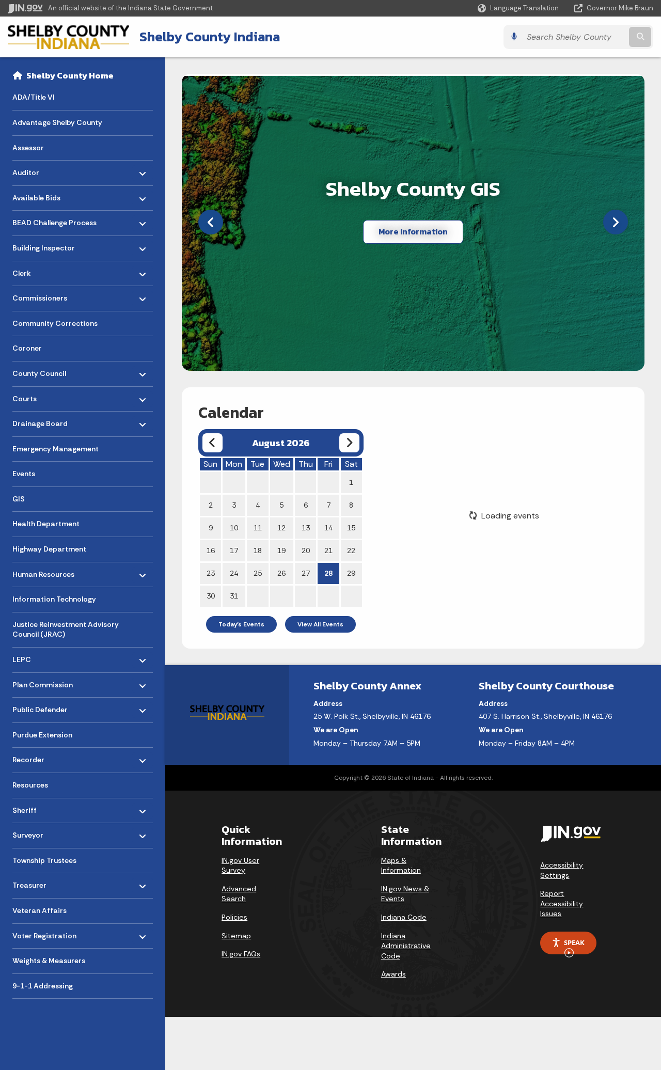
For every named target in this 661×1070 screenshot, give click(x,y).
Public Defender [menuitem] (42, 707)
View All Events (320, 624)
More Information (413, 231)
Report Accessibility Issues (561, 903)
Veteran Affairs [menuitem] (39, 910)
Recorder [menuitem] (42, 757)
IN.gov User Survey (240, 865)
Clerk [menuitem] (42, 270)
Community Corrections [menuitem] (55, 323)
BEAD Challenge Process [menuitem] (54, 220)
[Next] (615, 222)
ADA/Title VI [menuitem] (33, 97)
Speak (574, 942)
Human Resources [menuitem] (43, 571)
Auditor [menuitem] (42, 170)
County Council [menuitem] (42, 371)
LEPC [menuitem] (42, 657)
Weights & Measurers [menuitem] (48, 960)
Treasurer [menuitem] (42, 883)
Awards (393, 974)
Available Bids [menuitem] (42, 195)
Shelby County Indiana (209, 36)
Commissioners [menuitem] (42, 296)
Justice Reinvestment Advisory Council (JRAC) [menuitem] (65, 629)
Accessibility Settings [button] (561, 870)
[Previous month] (212, 442)
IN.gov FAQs (241, 953)
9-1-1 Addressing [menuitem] (42, 985)
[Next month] (349, 442)
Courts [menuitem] (42, 396)
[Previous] (210, 222)
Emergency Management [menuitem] (55, 448)
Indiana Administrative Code (406, 946)
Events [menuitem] (23, 473)
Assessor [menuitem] (28, 147)
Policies (234, 917)
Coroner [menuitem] (27, 348)
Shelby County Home (70, 75)
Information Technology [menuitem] (54, 599)
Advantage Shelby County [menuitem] (57, 122)
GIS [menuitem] (18, 498)
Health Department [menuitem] (46, 523)
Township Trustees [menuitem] (44, 860)
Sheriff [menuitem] (42, 807)
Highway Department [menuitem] (49, 549)
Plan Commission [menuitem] (42, 682)
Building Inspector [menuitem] (43, 246)
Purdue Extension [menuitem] (42, 734)
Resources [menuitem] (30, 785)
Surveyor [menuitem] (42, 833)
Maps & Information (401, 865)
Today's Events (241, 624)
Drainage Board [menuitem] (42, 421)
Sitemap (236, 935)
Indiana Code (404, 917)
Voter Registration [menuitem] (44, 933)
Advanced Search (239, 894)
